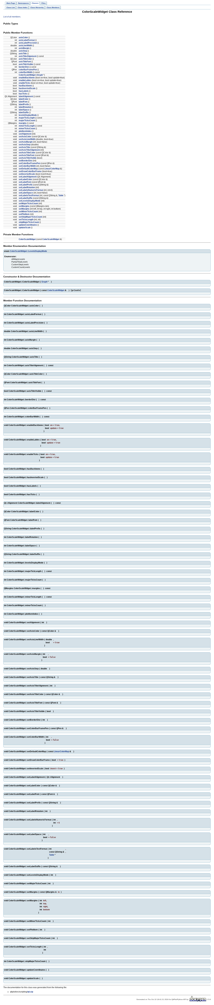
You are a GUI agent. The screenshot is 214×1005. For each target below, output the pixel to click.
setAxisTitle (24, 147)
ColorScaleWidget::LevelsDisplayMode (28, 251)
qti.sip (30, 992)
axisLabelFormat (27, 40)
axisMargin (24, 48)
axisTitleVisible (26, 64)
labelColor (23, 99)
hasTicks (23, 94)
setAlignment (25, 134)
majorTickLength (27, 118)
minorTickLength (27, 126)
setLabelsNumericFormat (31, 190)
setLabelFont (25, 182)
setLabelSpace (26, 193)
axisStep (23, 51)
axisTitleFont (25, 61)
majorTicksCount (27, 120)
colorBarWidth (25, 72)
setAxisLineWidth (27, 139)
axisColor (23, 37)
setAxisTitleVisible (27, 158)
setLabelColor (25, 179)
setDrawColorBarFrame (30, 171)
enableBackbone (27, 77)
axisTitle (23, 53)
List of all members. (12, 17)
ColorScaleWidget (27, 75)
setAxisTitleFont (26, 155)
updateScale (25, 227)
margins (23, 123)
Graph (40, 75)
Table (60, 195)
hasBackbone (25, 86)
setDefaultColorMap (28, 169)
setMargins (24, 206)
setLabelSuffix (25, 198)
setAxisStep (24, 144)
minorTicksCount (27, 128)
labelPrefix (24, 104)
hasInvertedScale (27, 88)
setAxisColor (25, 136)
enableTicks (24, 83)
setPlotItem (24, 214)
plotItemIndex (25, 131)
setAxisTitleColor (27, 152)
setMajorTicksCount (28, 203)
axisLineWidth (25, 45)
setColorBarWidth (27, 166)
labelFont (23, 102)
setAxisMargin (26, 142)
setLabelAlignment (28, 177)
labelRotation (25, 107)
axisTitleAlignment (27, 56)
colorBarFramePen (28, 69)
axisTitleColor (25, 59)
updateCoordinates (28, 225)
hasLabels (24, 91)
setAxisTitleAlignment (29, 150)
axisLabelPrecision (28, 43)
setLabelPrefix (26, 185)
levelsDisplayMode (28, 115)
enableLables (25, 80)
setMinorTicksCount (28, 211)
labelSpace (24, 110)
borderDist (24, 67)
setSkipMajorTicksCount (30, 217)
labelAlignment (26, 96)
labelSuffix (24, 112)
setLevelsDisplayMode (29, 201)
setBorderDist (25, 160)
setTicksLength (26, 219)
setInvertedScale (27, 174)
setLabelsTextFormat (29, 195)
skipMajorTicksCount (29, 222)
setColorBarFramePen (29, 163)
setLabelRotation (27, 187)
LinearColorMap (52, 169)
